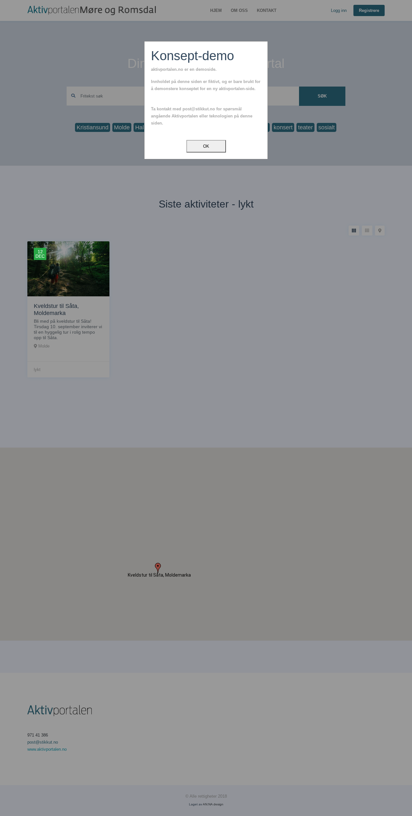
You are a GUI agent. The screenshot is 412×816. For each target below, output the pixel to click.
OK (206, 146)
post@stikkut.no (199, 109)
